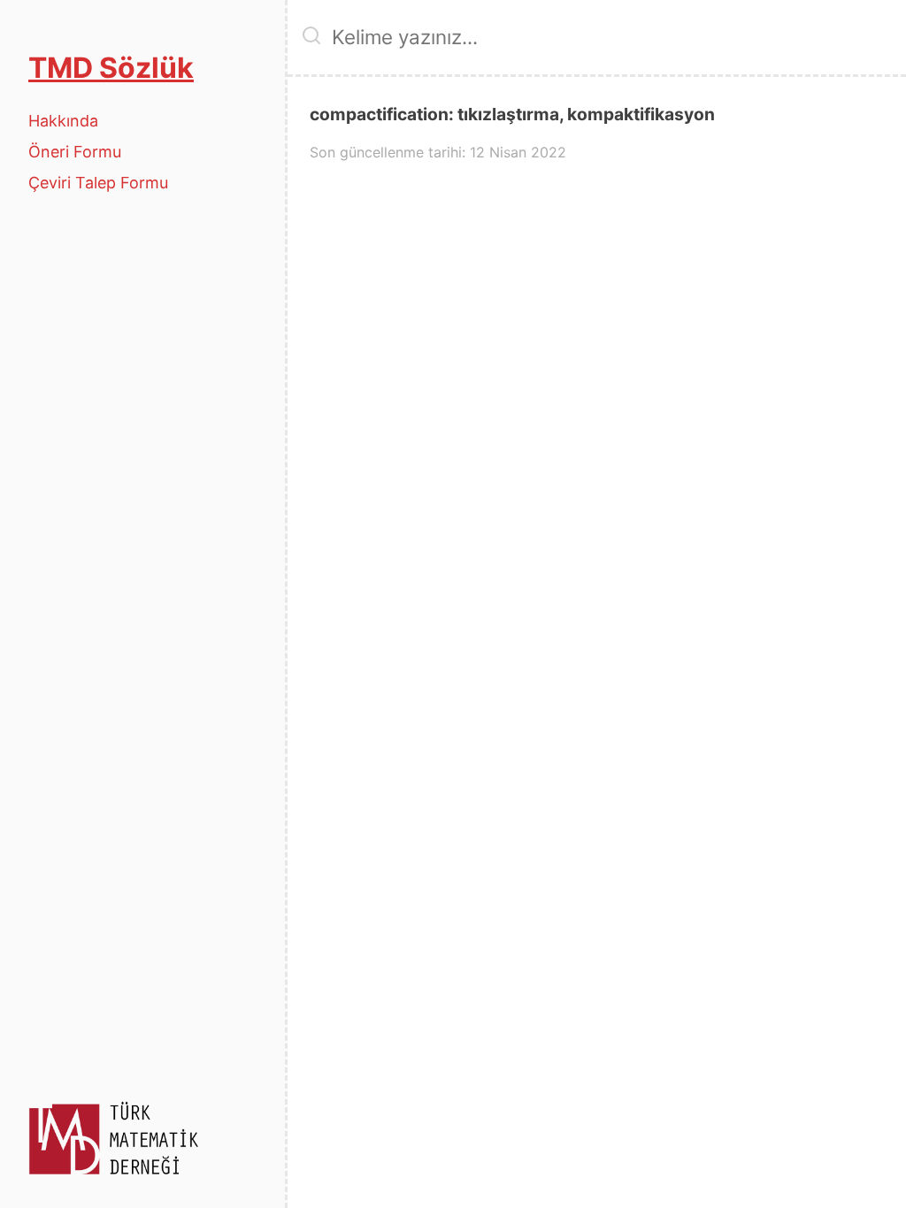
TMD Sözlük (111, 67)
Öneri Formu (74, 151)
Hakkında (63, 120)
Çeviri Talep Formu (98, 182)
